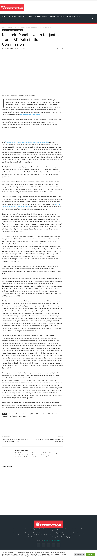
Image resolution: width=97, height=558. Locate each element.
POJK (10, 416)
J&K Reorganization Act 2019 (42, 414)
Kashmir (9, 27)
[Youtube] (58, 545)
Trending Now (19, 30)
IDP (32, 414)
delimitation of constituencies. (30, 115)
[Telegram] (21, 52)
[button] (93, 19)
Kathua (5, 416)
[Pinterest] (13, 52)
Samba (15, 416)
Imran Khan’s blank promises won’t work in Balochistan (49, 440)
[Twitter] (8, 52)
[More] (26, 52)
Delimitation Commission (22, 414)
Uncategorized (11, 30)
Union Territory (23, 416)
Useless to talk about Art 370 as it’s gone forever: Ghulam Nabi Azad (15, 440)
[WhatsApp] (17, 52)
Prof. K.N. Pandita (9, 48)
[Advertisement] (60, 7)
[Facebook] (4, 52)
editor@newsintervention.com (52, 540)
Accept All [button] (90, 554)
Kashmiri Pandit (56, 414)
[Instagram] (43, 545)
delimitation (11, 414)
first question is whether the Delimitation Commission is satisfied (27, 142)
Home (3, 27)
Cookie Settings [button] (79, 554)
